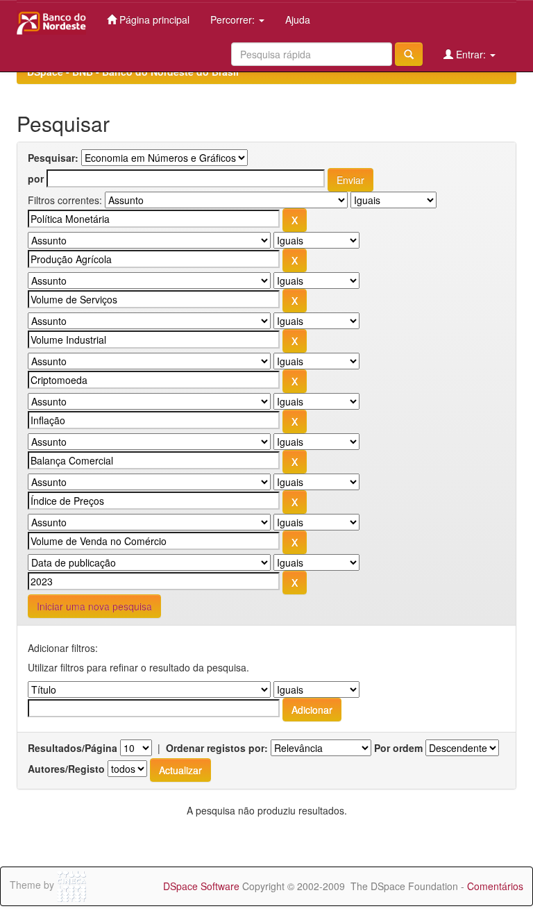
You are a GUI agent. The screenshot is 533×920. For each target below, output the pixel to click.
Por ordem (398, 748)
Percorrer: (233, 19)
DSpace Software (201, 886)
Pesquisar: (53, 158)
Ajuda (297, 19)
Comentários (495, 886)
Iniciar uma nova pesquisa (94, 606)
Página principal (153, 19)
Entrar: (471, 54)
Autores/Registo (66, 769)
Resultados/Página (72, 748)
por (36, 178)
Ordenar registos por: (217, 748)
